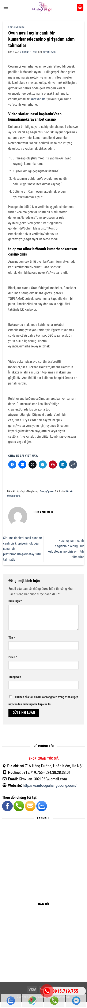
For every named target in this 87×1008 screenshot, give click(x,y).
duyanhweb (49, 52)
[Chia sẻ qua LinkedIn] (63, 464)
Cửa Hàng (32, 1001)
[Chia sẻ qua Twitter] (33, 464)
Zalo (11, 1001)
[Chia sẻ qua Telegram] (43, 464)
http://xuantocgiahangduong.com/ (50, 785)
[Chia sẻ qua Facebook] (12, 464)
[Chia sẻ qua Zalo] (22, 464)
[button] (5, 7)
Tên (11, 638)
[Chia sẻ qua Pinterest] (53, 464)
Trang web (14, 677)
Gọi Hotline (54, 1001)
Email (12, 657)
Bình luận (15, 601)
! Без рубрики (16, 27)
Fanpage (76, 1001)
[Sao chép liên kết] (73, 464)
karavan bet (39, 99)
